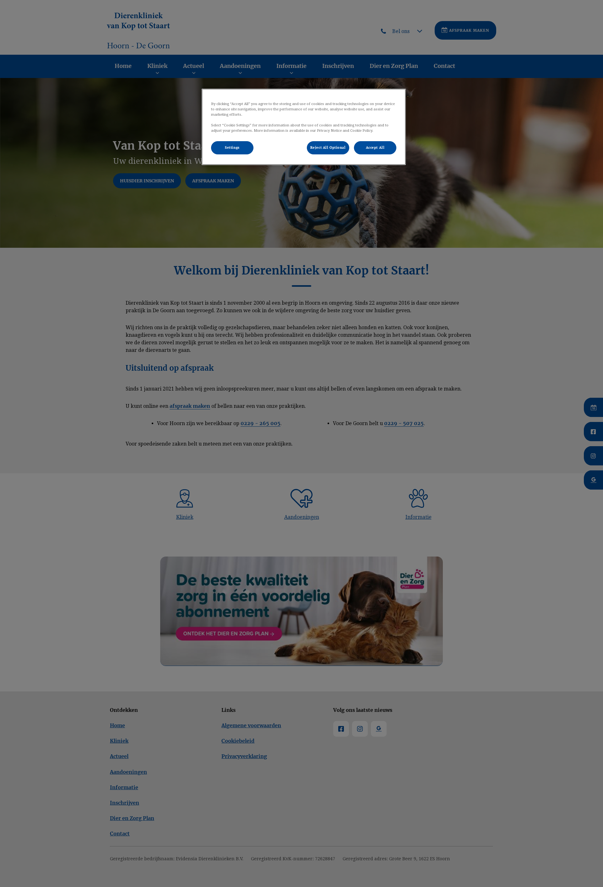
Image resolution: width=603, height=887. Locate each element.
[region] (304, 127)
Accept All (375, 148)
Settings (232, 148)
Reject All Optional (328, 148)
